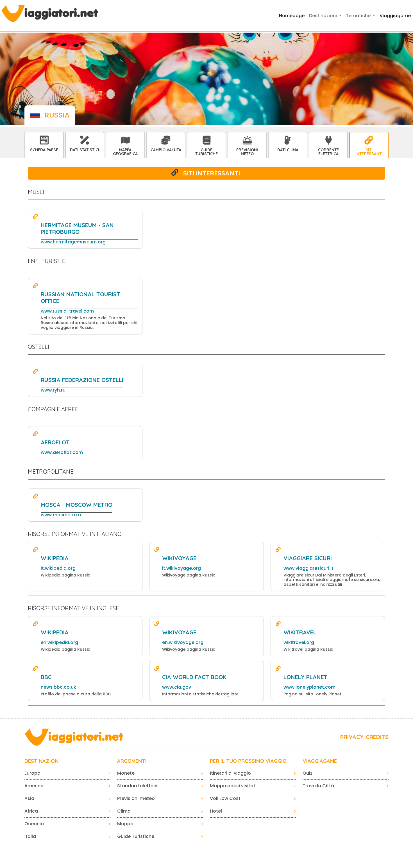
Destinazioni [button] (323, 15)
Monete (126, 773)
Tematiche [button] (359, 15)
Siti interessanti (369, 151)
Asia (29, 798)
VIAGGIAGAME (320, 761)
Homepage (292, 15)
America (34, 786)
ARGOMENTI (132, 761)
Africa (31, 811)
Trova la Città (318, 786)
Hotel (216, 811)
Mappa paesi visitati (233, 786)
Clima (124, 811)
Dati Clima (287, 149)
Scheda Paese (44, 149)
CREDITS (377, 736)
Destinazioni (42, 761)
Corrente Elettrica (328, 151)
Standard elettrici (137, 786)
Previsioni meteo (136, 798)
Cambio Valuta (166, 149)
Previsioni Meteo (247, 151)
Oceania (34, 823)
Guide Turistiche (206, 151)
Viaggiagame (395, 15)
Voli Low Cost (225, 798)
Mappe (125, 823)
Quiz (307, 773)
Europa (32, 773)
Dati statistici (84, 149)
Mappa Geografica (125, 151)
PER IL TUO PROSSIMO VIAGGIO (248, 761)
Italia (30, 836)
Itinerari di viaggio (230, 773)
